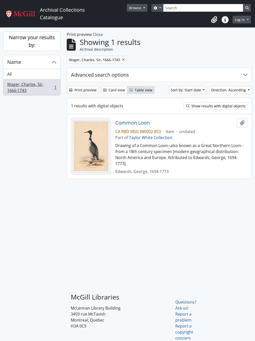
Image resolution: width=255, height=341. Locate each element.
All (9, 74)
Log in (240, 19)
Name (14, 62)
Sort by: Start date (186, 90)
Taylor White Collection (150, 137)
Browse (135, 7)
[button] (214, 19)
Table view (143, 90)
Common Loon (132, 123)
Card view (116, 90)
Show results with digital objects (218, 106)
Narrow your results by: (32, 41)
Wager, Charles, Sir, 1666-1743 (32, 87)
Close (98, 34)
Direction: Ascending (229, 90)
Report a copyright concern (184, 332)
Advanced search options (100, 74)
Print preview (85, 90)
